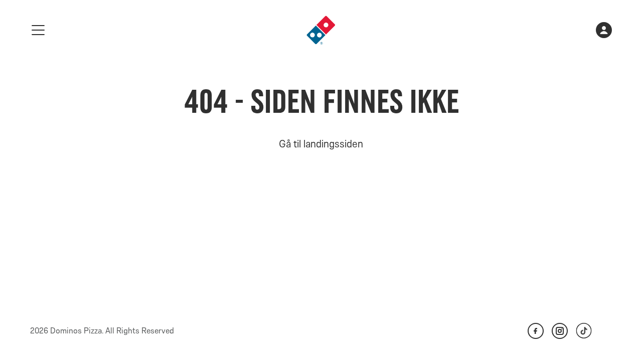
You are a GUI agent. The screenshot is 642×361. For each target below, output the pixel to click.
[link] (321, 30)
